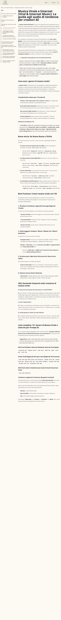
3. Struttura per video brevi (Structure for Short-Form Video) (9, 36)
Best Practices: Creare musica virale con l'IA (9, 25)
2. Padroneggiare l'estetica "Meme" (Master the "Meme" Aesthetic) (8, 32)
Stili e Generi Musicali (9, 7)
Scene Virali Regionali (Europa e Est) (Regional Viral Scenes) (9, 54)
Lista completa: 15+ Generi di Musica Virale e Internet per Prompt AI (9, 46)
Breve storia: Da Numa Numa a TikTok (8, 20)
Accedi (54, 2)
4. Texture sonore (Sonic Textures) (9, 38)
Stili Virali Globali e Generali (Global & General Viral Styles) (8, 50)
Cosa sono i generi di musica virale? (9, 13)
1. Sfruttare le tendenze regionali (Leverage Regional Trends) (9, 28)
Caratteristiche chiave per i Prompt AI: (8, 16)
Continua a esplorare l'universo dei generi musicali (9, 61)
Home (2, 7)
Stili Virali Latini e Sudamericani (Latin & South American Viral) (9, 57)
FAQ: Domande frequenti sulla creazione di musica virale (8, 42)
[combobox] (47, 3)
